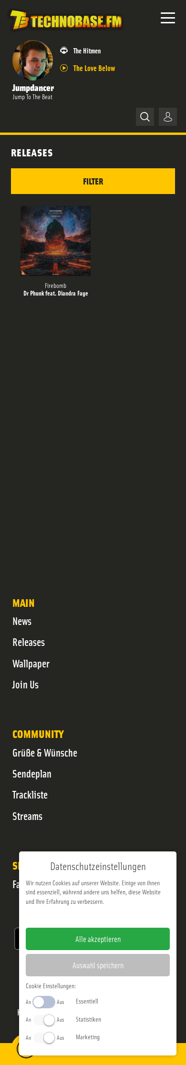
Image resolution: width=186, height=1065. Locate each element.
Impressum (68, 916)
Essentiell (87, 1000)
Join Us (25, 684)
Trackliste (30, 794)
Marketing (88, 1036)
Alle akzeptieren (98, 938)
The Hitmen (87, 50)
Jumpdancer (33, 87)
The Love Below (94, 67)
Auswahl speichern (98, 965)
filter (93, 180)
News (21, 620)
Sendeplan (32, 773)
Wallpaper (31, 663)
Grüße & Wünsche (44, 752)
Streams (27, 815)
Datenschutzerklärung (114, 916)
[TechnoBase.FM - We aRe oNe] (65, 33)
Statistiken (88, 1018)
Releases (28, 641)
